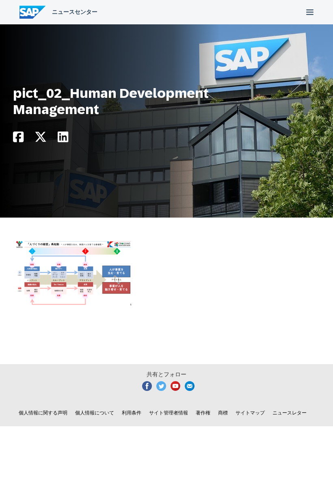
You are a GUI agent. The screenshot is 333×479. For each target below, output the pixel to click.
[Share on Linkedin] (63, 139)
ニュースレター (289, 413)
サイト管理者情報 (168, 413)
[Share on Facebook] (18, 139)
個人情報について (94, 413)
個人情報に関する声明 (43, 413)
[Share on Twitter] (41, 139)
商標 (223, 413)
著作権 (203, 413)
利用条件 (131, 413)
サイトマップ (250, 413)
